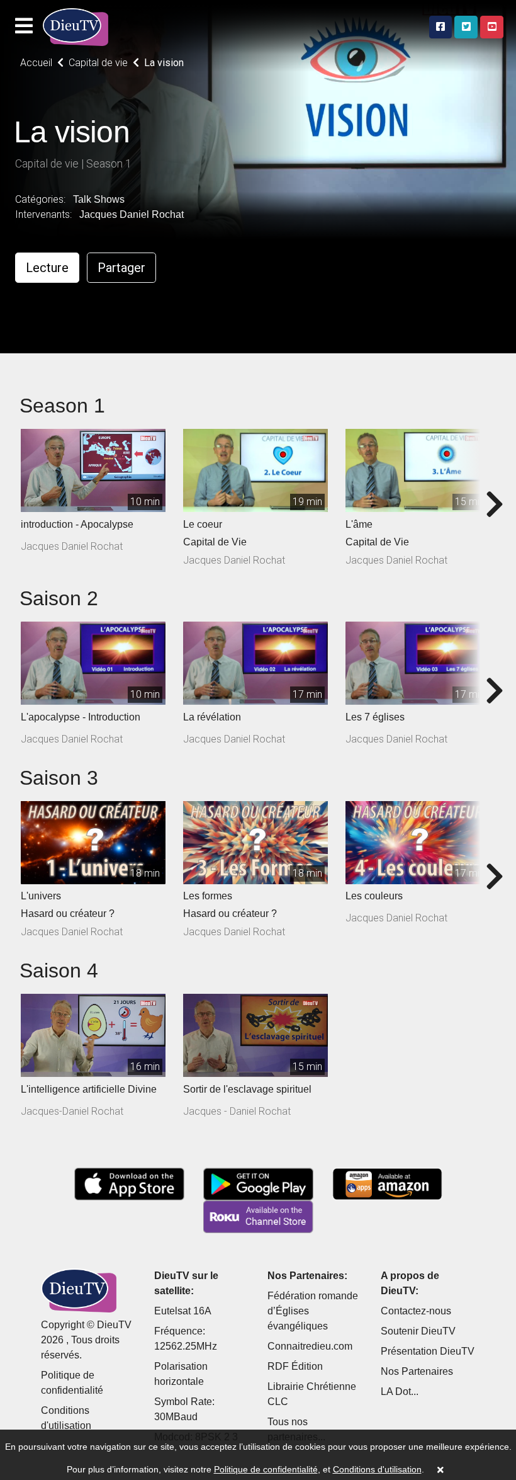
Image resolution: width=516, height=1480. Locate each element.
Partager (121, 267)
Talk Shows (99, 199)
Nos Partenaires (417, 1371)
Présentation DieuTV (427, 1351)
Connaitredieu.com (309, 1346)
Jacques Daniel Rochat (131, 214)
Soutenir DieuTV (418, 1331)
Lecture (47, 267)
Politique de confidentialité (266, 1469)
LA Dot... (399, 1391)
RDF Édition (295, 1366)
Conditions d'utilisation (377, 1469)
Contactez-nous (416, 1311)
